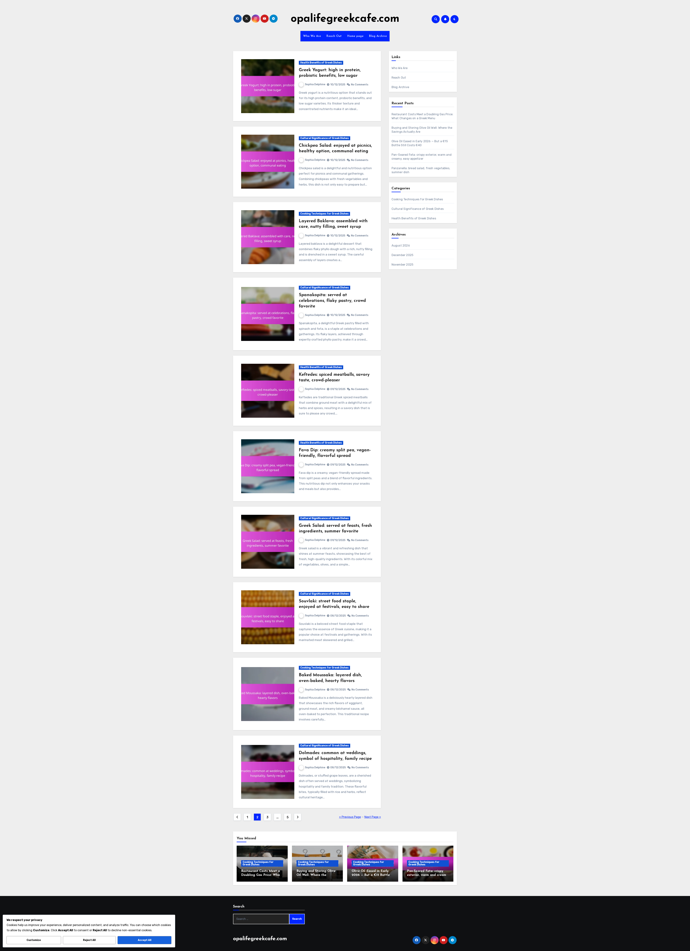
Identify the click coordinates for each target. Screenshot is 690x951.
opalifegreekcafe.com (345, 19)
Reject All (89, 940)
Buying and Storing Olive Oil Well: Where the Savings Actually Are (315, 875)
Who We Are (312, 36)
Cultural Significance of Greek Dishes (324, 138)
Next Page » (372, 817)
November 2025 (402, 264)
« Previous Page (350, 817)
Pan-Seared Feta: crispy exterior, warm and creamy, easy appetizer (428, 875)
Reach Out (334, 36)
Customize (34, 940)
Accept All (144, 940)
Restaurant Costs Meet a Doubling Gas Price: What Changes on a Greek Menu (261, 875)
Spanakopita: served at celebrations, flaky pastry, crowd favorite (332, 300)
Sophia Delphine (315, 84)
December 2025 (402, 255)
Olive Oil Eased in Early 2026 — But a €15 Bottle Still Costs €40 (371, 875)
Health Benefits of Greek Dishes (321, 62)
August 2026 (401, 245)
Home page (355, 36)
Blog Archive (378, 36)
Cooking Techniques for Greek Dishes (324, 213)
